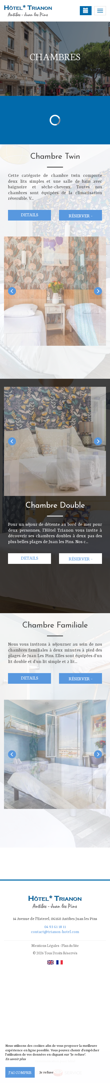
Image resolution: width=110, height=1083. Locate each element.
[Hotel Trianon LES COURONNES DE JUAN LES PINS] (30, 10)
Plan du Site (70, 945)
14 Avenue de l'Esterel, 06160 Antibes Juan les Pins (55, 919)
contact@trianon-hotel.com (55, 932)
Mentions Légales (45, 945)
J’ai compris (20, 1072)
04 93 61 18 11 (55, 927)
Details (29, 214)
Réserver (80, 215)
